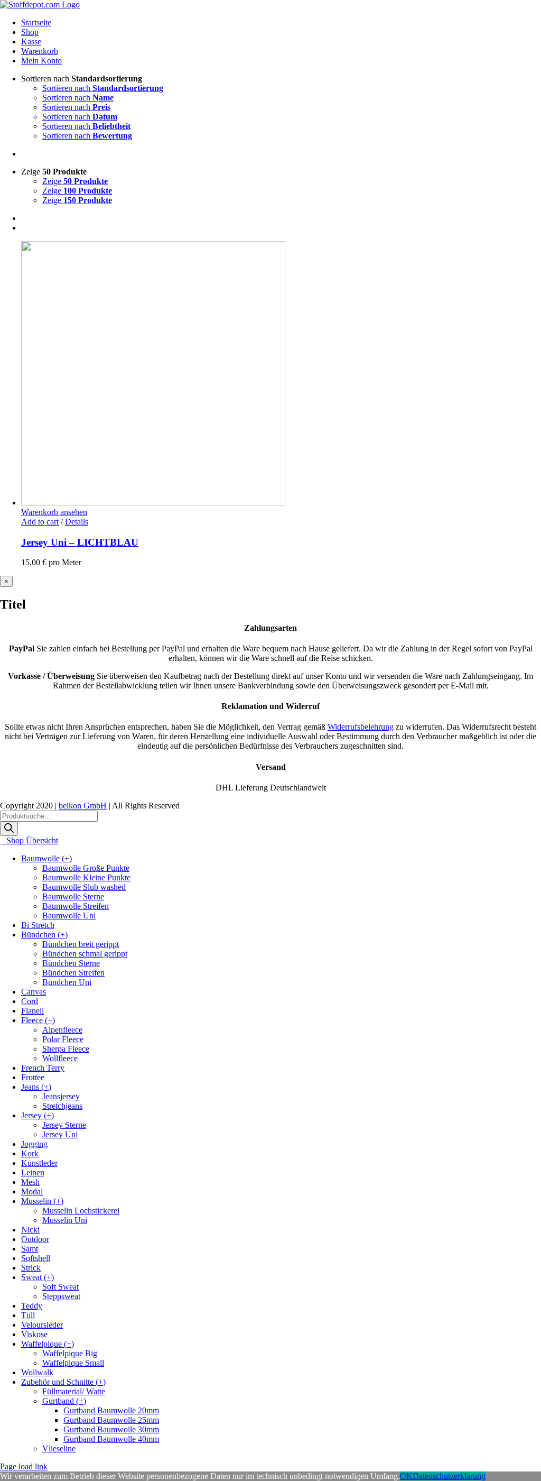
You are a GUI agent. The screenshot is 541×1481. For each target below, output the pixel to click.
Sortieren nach (102, 88)
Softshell (35, 1258)
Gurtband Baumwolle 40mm (111, 1438)
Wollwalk (37, 1372)
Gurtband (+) (64, 1400)
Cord (29, 1001)
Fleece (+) (38, 1020)
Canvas (33, 991)
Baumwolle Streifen (75, 906)
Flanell (32, 1010)
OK (406, 1475)
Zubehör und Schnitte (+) (63, 1381)
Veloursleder (42, 1324)
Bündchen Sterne (71, 963)
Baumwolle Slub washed (84, 886)
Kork (30, 1153)
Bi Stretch (37, 925)
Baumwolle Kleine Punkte (86, 877)
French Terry (42, 1067)
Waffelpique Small (73, 1362)
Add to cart (40, 521)
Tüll (28, 1315)
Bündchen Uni (66, 982)
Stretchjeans (62, 1105)
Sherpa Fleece (65, 1048)
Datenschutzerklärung (449, 1475)
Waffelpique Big (69, 1353)
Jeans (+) (36, 1086)
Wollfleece (60, 1058)
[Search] (9, 829)
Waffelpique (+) (47, 1343)
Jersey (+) (37, 1115)
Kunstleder (39, 1162)
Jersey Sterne (64, 1124)
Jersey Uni (60, 1134)
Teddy (31, 1305)
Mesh (30, 1182)
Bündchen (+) (44, 934)
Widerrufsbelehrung (361, 726)
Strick (31, 1267)
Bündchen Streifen (73, 972)
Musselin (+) (42, 1201)
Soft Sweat (60, 1286)
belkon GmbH (83, 805)
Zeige (75, 181)
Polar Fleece (62, 1039)
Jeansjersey (61, 1096)
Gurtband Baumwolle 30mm (111, 1429)
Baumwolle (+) (46, 858)
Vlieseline (59, 1448)
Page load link (24, 1466)
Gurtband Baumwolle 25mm (111, 1419)
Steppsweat (61, 1296)
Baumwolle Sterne (73, 896)
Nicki (30, 1229)
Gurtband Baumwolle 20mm (111, 1410)
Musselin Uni (64, 1220)
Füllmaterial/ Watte (73, 1391)
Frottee (32, 1077)
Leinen (32, 1172)
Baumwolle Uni (69, 915)
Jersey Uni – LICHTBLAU (79, 542)
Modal (32, 1191)
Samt (29, 1248)
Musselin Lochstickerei (80, 1210)
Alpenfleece (62, 1029)
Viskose (34, 1334)
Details (76, 521)
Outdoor (35, 1239)
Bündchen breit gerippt (80, 944)
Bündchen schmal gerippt (84, 953)
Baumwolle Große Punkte (85, 867)
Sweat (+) (37, 1277)
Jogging (34, 1143)
